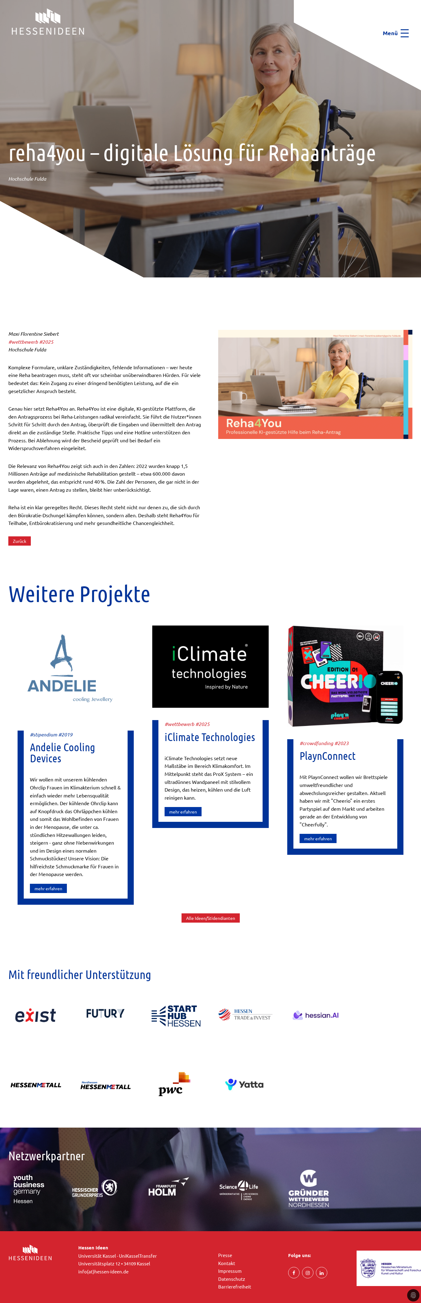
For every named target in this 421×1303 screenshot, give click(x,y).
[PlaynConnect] (345, 675)
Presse (225, 1255)
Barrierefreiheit (234, 1286)
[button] (2, 47)
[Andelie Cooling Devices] (76, 671)
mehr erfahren (48, 888)
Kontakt (226, 1263)
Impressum (230, 1271)
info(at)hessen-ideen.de (103, 1271)
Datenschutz (231, 1279)
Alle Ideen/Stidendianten (210, 918)
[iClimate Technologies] (210, 666)
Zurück (19, 541)
